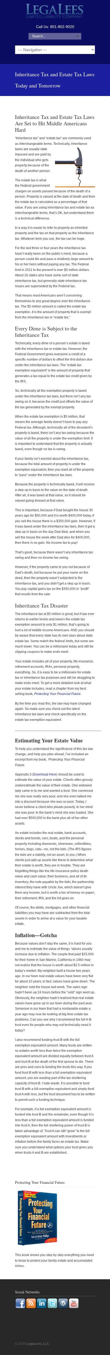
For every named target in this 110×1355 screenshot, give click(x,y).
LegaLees (55, 12)
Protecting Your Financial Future (57, 694)
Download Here (44, 774)
